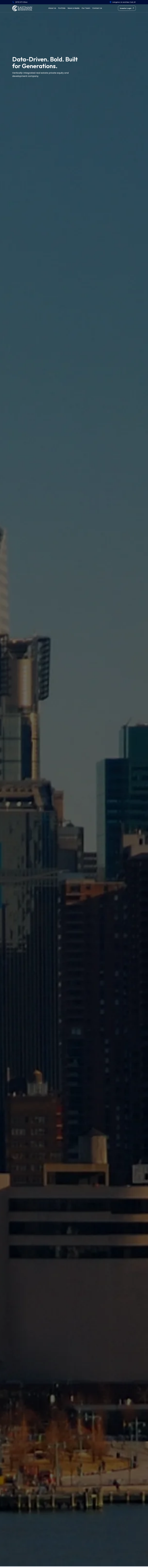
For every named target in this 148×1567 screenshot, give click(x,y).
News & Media (73, 8)
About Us (52, 8)
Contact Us (97, 8)
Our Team (86, 8)
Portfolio (61, 8)
